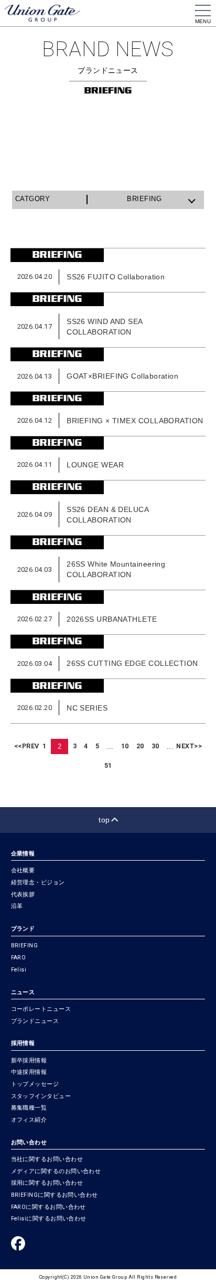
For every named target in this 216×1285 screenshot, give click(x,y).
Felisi (19, 969)
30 (155, 746)
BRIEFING (24, 945)
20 (140, 746)
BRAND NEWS (108, 49)
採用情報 (23, 1043)
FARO (18, 957)
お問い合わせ (29, 1142)
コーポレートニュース (41, 1009)
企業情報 (23, 853)
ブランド (23, 928)
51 (108, 765)
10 (125, 746)
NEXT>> (189, 746)
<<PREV (26, 746)
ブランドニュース (35, 1021)
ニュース (23, 992)
